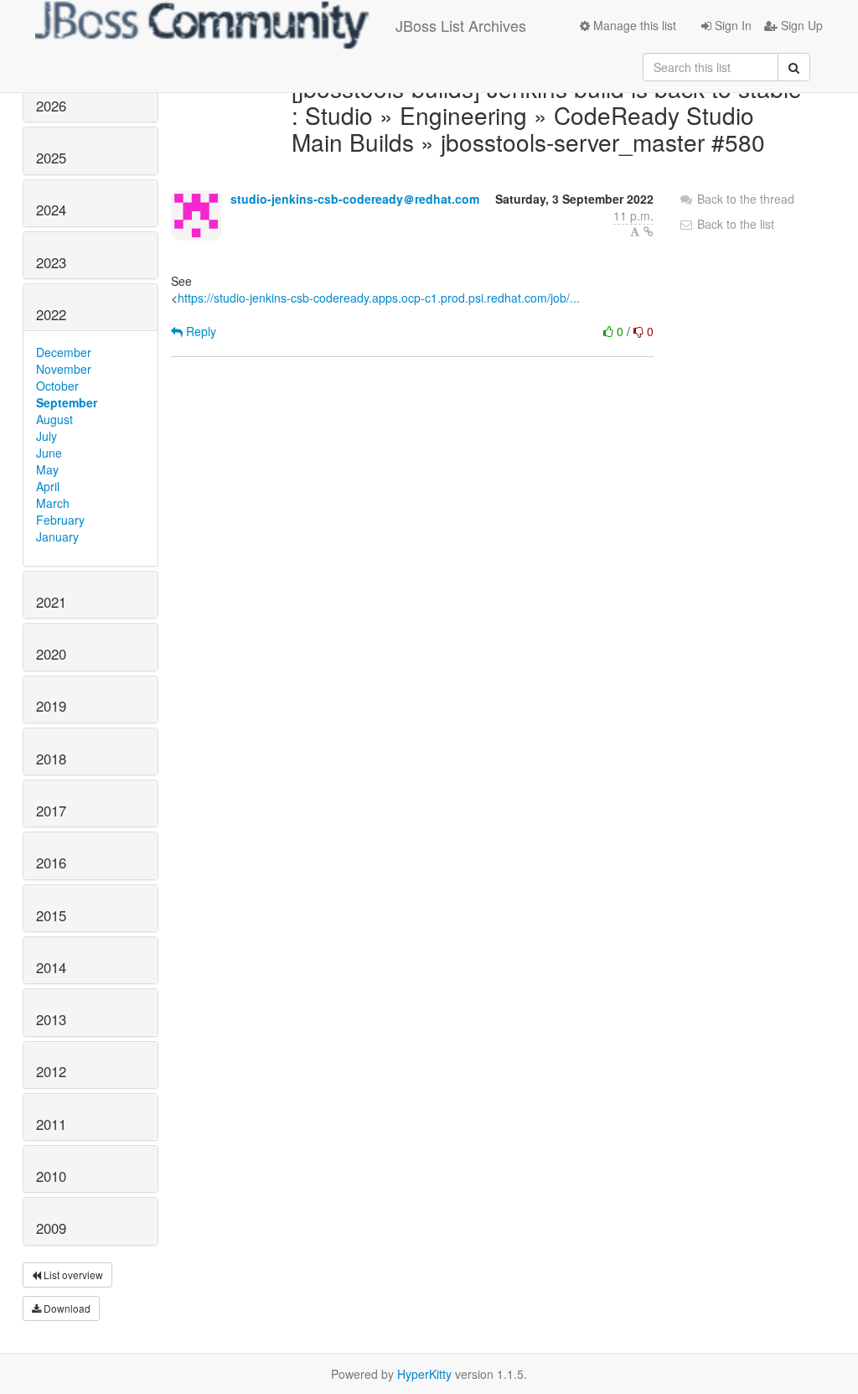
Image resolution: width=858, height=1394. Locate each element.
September (66, 402)
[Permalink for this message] (649, 231)
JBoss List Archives (460, 25)
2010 (51, 1176)
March (53, 503)
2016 (51, 862)
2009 (51, 1228)
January (57, 536)
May (47, 469)
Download (65, 1308)
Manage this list (633, 25)
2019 (51, 706)
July (46, 436)
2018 (51, 759)
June (49, 452)
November (63, 368)
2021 (51, 602)
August (54, 419)
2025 (51, 158)
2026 (51, 106)
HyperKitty (424, 1373)
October (57, 385)
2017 (51, 811)
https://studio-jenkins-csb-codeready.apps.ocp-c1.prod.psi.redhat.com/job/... (379, 297)
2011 (51, 1124)
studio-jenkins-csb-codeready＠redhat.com (354, 198)
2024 (51, 210)
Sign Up (800, 25)
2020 (51, 654)
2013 (51, 1019)
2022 (51, 314)
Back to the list (734, 223)
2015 (51, 915)
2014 (51, 967)
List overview (72, 1274)
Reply (199, 331)
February (60, 519)
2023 (51, 262)
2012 (51, 1071)
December (63, 352)
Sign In (731, 25)
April (47, 486)
